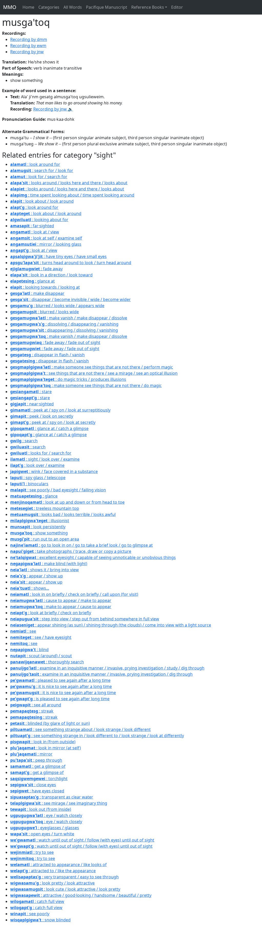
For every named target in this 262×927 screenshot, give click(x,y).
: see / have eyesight (40, 637)
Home (28, 7)
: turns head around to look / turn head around (70, 262)
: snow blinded (40, 920)
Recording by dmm (28, 39)
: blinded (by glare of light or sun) (50, 723)
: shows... (29, 588)
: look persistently (38, 527)
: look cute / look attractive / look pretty (65, 889)
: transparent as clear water (51, 797)
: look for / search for (38, 176)
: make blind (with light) (48, 563)
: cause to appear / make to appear (60, 600)
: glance (34, 496)
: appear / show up (36, 576)
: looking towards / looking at (45, 287)
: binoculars (29, 484)
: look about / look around (42, 201)
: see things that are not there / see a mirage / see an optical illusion (94, 373)
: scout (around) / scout (41, 656)
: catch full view (37, 901)
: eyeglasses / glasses (44, 828)
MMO (9, 7)
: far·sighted (32, 226)
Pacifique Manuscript (106, 7)
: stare (31, 391)
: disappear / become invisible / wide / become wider (70, 299)
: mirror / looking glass (45, 244)
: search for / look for (41, 170)
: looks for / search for (40, 453)
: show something (39, 533)
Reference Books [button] (147, 7)
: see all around (35, 705)
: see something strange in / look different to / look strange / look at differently (97, 735)
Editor (177, 7)
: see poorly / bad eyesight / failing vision (58, 490)
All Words (72, 7)
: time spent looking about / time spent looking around (72, 195)
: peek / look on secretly (41, 416)
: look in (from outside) (42, 742)
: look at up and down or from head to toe (67, 502)
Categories (48, 7)
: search (24, 441)
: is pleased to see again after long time (60, 699)
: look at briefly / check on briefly (50, 613)
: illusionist (39, 520)
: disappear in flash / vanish (47, 355)
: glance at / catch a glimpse (49, 428)
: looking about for (39, 219)
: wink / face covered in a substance (54, 471)
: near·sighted (32, 404)
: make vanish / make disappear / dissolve (68, 318)
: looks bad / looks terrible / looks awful (63, 514)
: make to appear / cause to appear (60, 606)
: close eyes (33, 785)
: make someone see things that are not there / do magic (86, 385)
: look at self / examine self (46, 238)
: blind (29, 649)
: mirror (31, 754)
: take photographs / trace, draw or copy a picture (70, 551)
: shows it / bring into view (44, 570)
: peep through (36, 760)
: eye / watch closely (46, 815)
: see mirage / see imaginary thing (58, 803)
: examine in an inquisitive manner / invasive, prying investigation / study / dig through (107, 668)
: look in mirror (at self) (45, 748)
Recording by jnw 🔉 (53, 109)
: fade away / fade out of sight (55, 342)
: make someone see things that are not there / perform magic (91, 367)
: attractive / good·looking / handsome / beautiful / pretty (80, 895)
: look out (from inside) (40, 809)
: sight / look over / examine (45, 459)
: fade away (36, 269)
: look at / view (34, 232)
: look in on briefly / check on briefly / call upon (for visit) (74, 594)
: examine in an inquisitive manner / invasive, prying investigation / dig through (101, 674)
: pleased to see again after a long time (60, 680)
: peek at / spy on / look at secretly (52, 422)
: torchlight (39, 778)
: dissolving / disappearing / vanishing (64, 324)
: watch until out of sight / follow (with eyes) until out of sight (82, 840)
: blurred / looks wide (44, 312)
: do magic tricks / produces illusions (68, 379)
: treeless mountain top (44, 508)
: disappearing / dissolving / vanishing (64, 330)
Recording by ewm (28, 45)
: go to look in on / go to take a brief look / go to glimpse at (81, 545)
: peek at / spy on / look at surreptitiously (60, 410)
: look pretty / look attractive (52, 883)
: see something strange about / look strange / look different (80, 729)
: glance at (32, 281)
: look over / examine (37, 465)
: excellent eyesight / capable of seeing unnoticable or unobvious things (93, 557)
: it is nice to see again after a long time (61, 686)
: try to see (32, 852)
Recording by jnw (27, 52)
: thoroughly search (47, 662)
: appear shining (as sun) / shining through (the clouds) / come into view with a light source (110, 625)
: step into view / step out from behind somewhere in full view (84, 619)
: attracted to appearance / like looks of (58, 864)
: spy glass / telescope (38, 477)
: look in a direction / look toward (51, 275)
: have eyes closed (37, 791)
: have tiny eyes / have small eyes (58, 256)
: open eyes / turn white (42, 834)
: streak (31, 711)
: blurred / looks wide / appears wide (57, 305)
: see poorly (29, 914)
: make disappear (37, 293)
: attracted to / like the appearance (53, 871)
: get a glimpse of (38, 766)
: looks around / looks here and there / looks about (68, 183)
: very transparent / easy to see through (64, 877)
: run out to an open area (44, 539)
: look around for (35, 164)
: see (23, 631)
